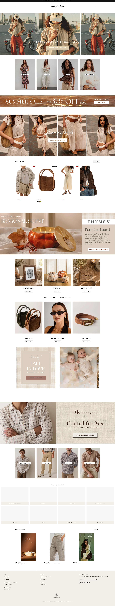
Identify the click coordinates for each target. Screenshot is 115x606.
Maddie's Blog (43, 584)
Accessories (46, 11)
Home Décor (56, 11)
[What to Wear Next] (86, 547)
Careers (42, 582)
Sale (88, 11)
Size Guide (6, 577)
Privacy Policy (7, 589)
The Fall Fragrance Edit (21, 563)
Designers (37, 11)
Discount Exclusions (8, 584)
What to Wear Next (77, 563)
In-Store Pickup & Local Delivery (10, 582)
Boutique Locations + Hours (46, 576)
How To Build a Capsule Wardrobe (52, 563)
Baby (78, 11)
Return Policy (6, 579)
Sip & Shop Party (44, 579)
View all (96, 161)
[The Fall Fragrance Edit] (28, 547)
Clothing (29, 11)
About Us (42, 574)
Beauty (72, 11)
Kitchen (65, 11)
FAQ (5, 574)
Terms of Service (7, 587)
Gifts (83, 11)
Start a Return (7, 581)
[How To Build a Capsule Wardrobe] (57, 547)
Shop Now (29, 291)
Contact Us (6, 576)
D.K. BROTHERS (43, 577)
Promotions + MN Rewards (46, 581)
